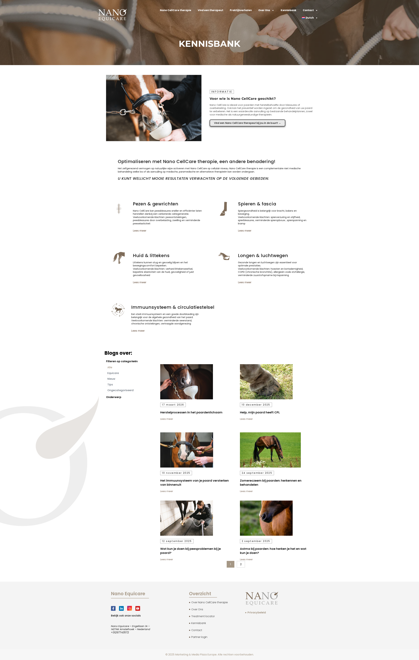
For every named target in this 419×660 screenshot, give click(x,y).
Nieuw (111, 379)
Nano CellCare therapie (175, 10)
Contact (308, 10)
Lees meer (139, 231)
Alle (109, 367)
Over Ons (264, 10)
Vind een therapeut (210, 10)
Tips (110, 384)
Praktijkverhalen (241, 10)
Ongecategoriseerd (120, 390)
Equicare (113, 373)
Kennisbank (288, 10)
